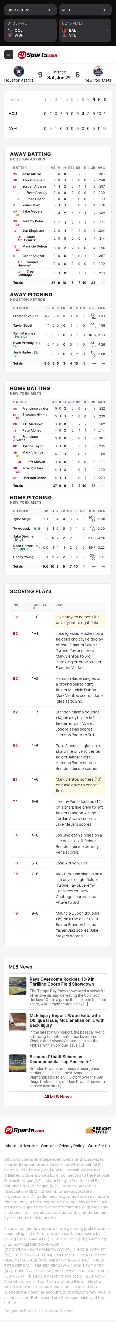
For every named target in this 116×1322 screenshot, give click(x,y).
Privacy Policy (71, 1145)
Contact (48, 1145)
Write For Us (99, 1145)
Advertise (29, 1145)
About (11, 1145)
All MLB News (57, 1096)
